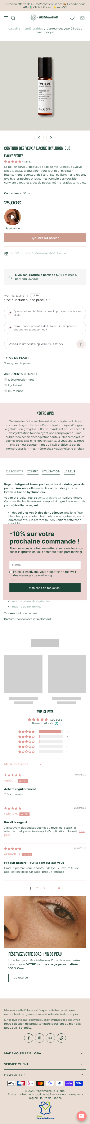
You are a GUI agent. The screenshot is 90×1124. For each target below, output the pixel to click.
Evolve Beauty (13, 156)
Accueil (13, 28)
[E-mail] (50, 1038)
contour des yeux (49, 497)
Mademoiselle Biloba (50, 1090)
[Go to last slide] (39, 137)
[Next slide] (50, 137)
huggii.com (40, 1094)
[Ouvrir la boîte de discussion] (82, 1116)
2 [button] (37, 888)
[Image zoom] (45, 86)
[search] (13, 18)
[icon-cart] (81, 18)
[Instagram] (39, 1038)
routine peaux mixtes (26, 606)
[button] (13, 161)
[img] (12, 775)
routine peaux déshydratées (31, 601)
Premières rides (32, 28)
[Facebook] (28, 1038)
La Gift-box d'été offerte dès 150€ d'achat (38, 253)
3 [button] (44, 888)
